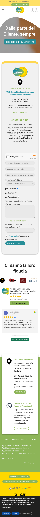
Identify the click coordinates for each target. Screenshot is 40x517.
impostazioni (6, 507)
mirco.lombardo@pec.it (14, 451)
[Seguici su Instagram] (36, 10)
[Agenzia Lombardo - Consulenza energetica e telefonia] (20, 10)
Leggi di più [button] (17, 330)
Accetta (6, 513)
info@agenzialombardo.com (17, 448)
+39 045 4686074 (20, 112)
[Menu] (3, 10)
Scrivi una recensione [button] (19, 303)
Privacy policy (13, 236)
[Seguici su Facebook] (32, 10)
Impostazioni (26, 513)
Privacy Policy (7, 458)
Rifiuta (15, 513)
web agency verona (32, 463)
